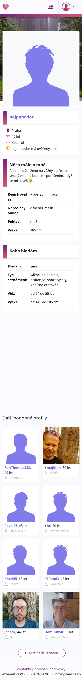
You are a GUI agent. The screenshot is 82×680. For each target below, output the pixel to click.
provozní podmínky (49, 669)
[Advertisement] (41, 364)
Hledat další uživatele (42, 653)
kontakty (24, 669)
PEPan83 (52, 578)
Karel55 (10, 578)
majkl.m (54, 467)
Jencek (9, 632)
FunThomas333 (17, 467)
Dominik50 (54, 632)
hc (49, 525)
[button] (68, 7)
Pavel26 (10, 525)
